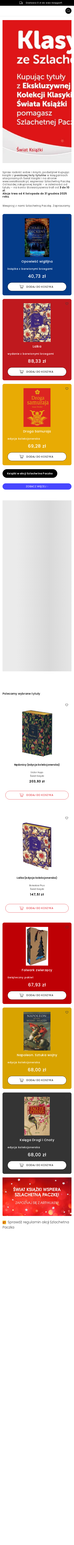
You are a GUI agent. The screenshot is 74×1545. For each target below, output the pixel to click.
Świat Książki (37, 775)
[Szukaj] (68, 11)
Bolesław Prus (37, 885)
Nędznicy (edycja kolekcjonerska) (37, 764)
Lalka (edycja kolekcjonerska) (37, 878)
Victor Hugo (37, 772)
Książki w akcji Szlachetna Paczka (30, 473)
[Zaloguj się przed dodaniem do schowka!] (67, 219)
